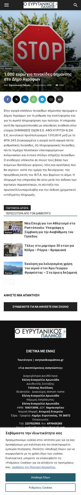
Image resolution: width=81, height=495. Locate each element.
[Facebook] (7, 99)
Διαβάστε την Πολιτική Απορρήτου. (34, 467)
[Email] (51, 99)
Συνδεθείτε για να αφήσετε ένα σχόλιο (40, 306)
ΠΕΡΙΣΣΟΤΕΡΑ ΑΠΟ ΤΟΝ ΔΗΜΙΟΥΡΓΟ (28, 213)
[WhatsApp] (33, 99)
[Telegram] (42, 99)
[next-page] (12, 282)
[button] (6, 5)
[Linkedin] (25, 99)
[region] (40, 461)
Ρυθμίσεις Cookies (40, 487)
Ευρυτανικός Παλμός (19, 85)
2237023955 (32, 423)
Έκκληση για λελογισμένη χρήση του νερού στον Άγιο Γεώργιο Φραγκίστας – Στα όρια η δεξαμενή (50, 268)
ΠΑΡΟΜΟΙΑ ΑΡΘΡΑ (17, 208)
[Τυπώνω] (59, 99)
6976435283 (54, 423)
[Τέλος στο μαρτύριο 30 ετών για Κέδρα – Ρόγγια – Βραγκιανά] (13, 250)
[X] (16, 99)
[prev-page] (6, 282)
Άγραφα (8, 68)
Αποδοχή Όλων (40, 477)
